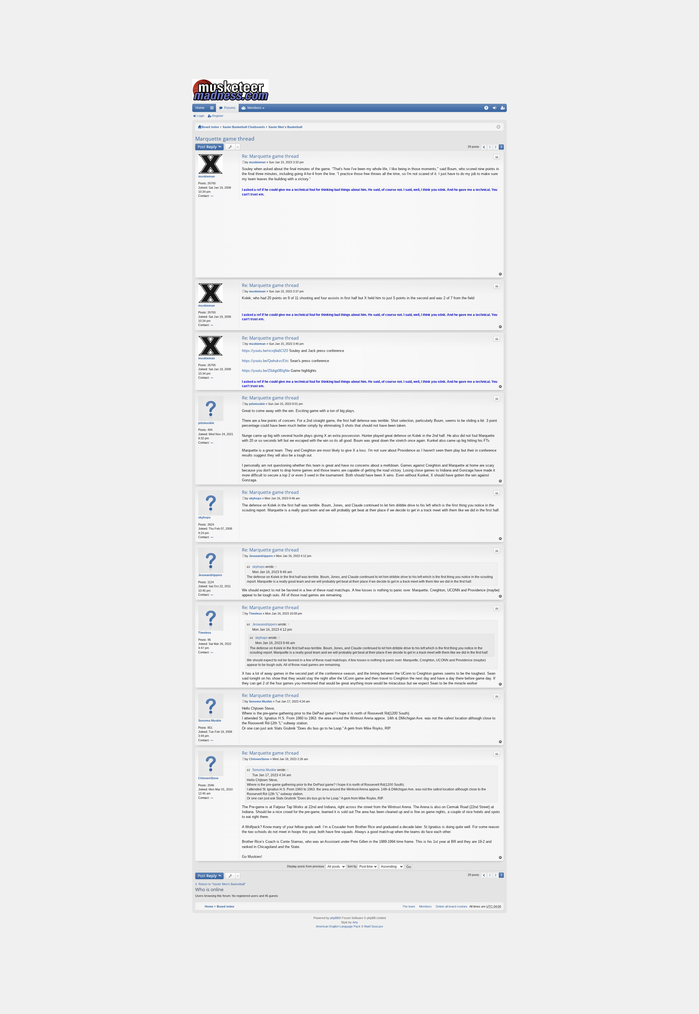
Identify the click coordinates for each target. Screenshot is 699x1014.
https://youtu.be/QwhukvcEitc (265, 361)
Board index (210, 127)
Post (207, 146)
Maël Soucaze (373, 926)
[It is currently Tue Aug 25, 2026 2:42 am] (498, 127)
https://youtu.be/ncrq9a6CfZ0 (265, 351)
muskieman (206, 176)
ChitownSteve (208, 778)
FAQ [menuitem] (488, 109)
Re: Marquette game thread (270, 156)
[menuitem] (450, 906)
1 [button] (490, 147)
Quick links (213, 109)
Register (217, 115)
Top (500, 274)
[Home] (230, 90)
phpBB (334, 918)
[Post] (243, 162)
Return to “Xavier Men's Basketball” (222, 884)
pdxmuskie (206, 423)
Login (200, 115)
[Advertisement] (349, 38)
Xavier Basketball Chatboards (244, 127)
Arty (355, 922)
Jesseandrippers (210, 575)
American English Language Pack (338, 926)
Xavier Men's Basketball (285, 127)
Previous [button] (484, 147)
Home (200, 108)
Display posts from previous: (306, 866)
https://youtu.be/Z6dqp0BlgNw (266, 371)
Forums (229, 108)
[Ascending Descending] (391, 866)
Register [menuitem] (504, 109)
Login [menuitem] (496, 109)
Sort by (352, 866)
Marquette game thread (224, 138)
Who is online (209, 889)
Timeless (204, 632)
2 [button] (495, 147)
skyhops (204, 517)
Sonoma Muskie (209, 720)
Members (254, 108)
